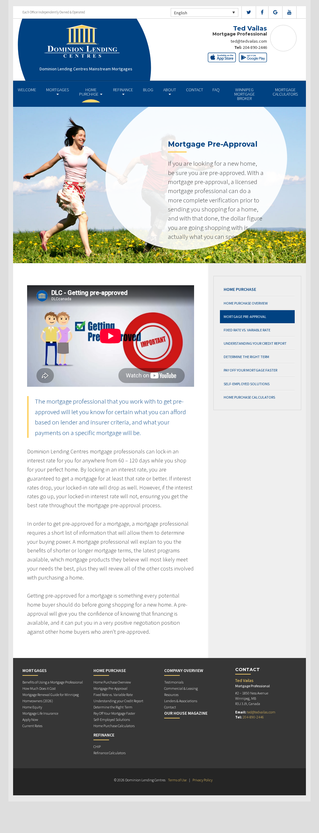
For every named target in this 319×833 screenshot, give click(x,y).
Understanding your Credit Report (255, 343)
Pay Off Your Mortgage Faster (250, 370)
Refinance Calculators (109, 752)
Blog (148, 89)
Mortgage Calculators (285, 92)
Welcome (27, 89)
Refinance (123, 89)
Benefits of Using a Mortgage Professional (52, 682)
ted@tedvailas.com (249, 41)
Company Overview (183, 670)
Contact (194, 89)
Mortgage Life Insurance (40, 713)
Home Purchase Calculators (249, 397)
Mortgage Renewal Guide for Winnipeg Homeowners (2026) (50, 697)
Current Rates (32, 725)
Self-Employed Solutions (246, 383)
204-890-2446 (255, 47)
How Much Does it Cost (39, 688)
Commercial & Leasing (181, 688)
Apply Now (30, 719)
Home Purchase (89, 92)
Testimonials (173, 682)
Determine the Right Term (246, 356)
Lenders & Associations (180, 700)
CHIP (97, 746)
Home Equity (32, 707)
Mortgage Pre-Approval (245, 316)
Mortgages (57, 89)
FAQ (216, 89)
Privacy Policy (202, 780)
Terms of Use (177, 780)
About (169, 89)
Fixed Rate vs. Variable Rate (247, 330)
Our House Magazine (185, 713)
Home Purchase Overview (246, 303)
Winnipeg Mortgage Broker (244, 94)
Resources (171, 694)
